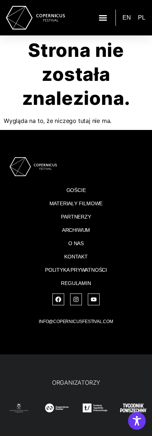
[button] (103, 17)
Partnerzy (76, 217)
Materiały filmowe (76, 203)
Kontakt (76, 257)
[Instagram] (76, 299)
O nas (76, 243)
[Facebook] (58, 299)
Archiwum (76, 230)
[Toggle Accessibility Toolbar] (136, 420)
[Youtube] (94, 299)
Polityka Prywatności (76, 270)
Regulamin (76, 283)
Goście (76, 190)
